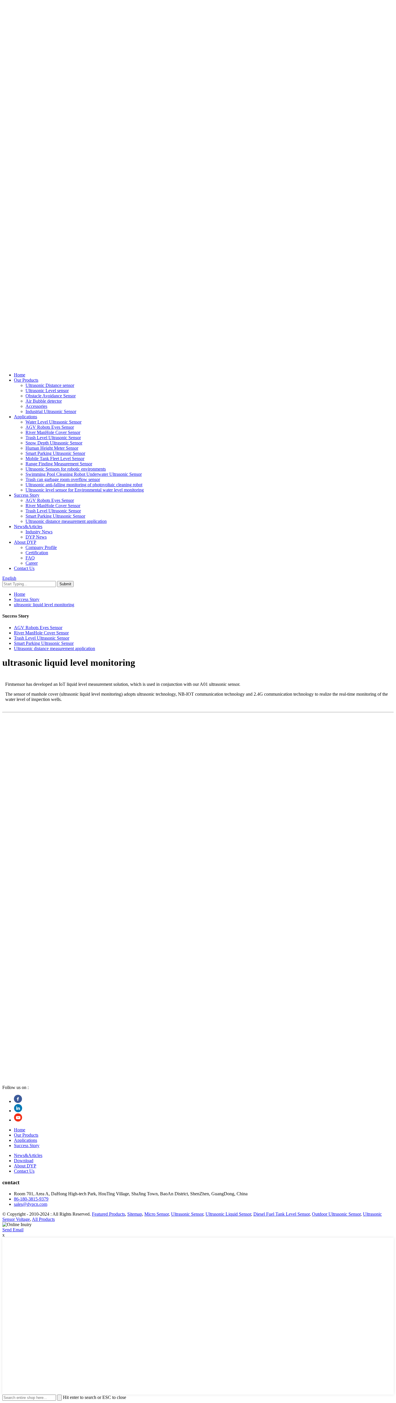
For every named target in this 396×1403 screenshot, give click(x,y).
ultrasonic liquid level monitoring (44, 604)
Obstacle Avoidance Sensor (51, 395)
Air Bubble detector (44, 401)
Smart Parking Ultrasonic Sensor (55, 453)
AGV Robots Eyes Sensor (50, 427)
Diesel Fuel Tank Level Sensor (281, 1214)
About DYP (25, 542)
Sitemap (134, 1214)
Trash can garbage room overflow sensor (63, 479)
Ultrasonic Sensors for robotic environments (66, 469)
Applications (25, 416)
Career (32, 563)
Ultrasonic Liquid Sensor (228, 1214)
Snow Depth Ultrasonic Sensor (54, 442)
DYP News (36, 536)
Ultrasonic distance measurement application (66, 521)
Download (23, 1160)
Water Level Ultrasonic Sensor (53, 421)
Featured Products (108, 1214)
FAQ (30, 557)
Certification (37, 552)
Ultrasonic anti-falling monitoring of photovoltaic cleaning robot (84, 484)
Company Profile (41, 547)
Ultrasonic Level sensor (47, 390)
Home (19, 374)
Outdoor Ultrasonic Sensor (336, 1214)
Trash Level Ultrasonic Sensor (53, 437)
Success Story (26, 495)
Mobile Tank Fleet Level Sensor (55, 458)
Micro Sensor (156, 1214)
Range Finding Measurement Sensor (59, 463)
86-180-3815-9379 (31, 1198)
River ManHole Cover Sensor (53, 432)
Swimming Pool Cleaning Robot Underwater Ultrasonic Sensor (84, 474)
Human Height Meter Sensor (52, 448)
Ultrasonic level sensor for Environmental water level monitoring (85, 489)
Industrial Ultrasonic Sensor (51, 411)
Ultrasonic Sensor (187, 1214)
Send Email (12, 1229)
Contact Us (24, 568)
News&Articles (28, 526)
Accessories (36, 406)
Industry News (39, 531)
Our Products (26, 380)
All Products (43, 1219)
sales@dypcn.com (30, 1204)
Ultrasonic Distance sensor (50, 385)
